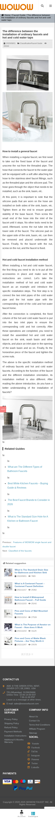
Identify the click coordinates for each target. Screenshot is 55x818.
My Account (22, 815)
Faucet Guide (18, 15)
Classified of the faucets (20, 551)
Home (7, 15)
